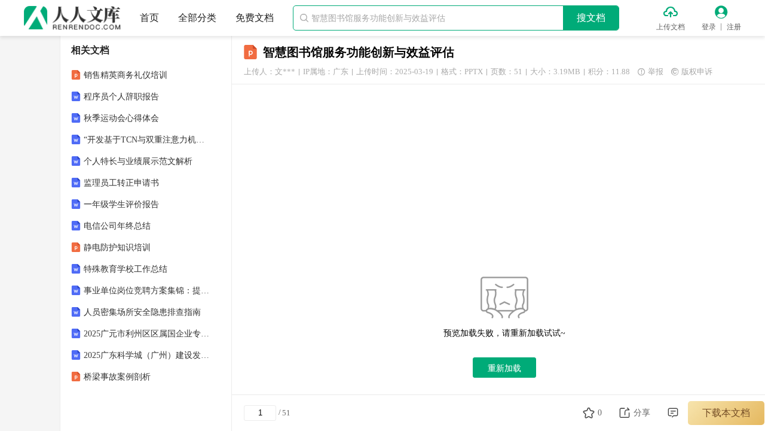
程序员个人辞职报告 (121, 96)
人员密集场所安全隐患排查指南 (142, 312)
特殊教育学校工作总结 (125, 269)
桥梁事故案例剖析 (117, 376)
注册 (734, 27)
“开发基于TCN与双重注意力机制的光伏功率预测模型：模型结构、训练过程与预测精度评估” (147, 139)
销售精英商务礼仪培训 (125, 75)
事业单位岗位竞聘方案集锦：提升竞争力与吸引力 (147, 290)
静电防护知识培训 (117, 247)
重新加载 (504, 368)
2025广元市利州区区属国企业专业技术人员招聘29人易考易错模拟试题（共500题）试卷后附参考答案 (147, 333)
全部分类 (197, 18)
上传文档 (670, 27)
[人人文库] (72, 18)
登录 (709, 27)
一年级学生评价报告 (121, 204)
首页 (149, 18)
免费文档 (254, 18)
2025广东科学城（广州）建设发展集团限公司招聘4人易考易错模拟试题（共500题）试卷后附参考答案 (147, 355)
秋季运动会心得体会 (121, 118)
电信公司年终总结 (117, 225)
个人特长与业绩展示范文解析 (138, 161)
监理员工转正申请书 (121, 182)
